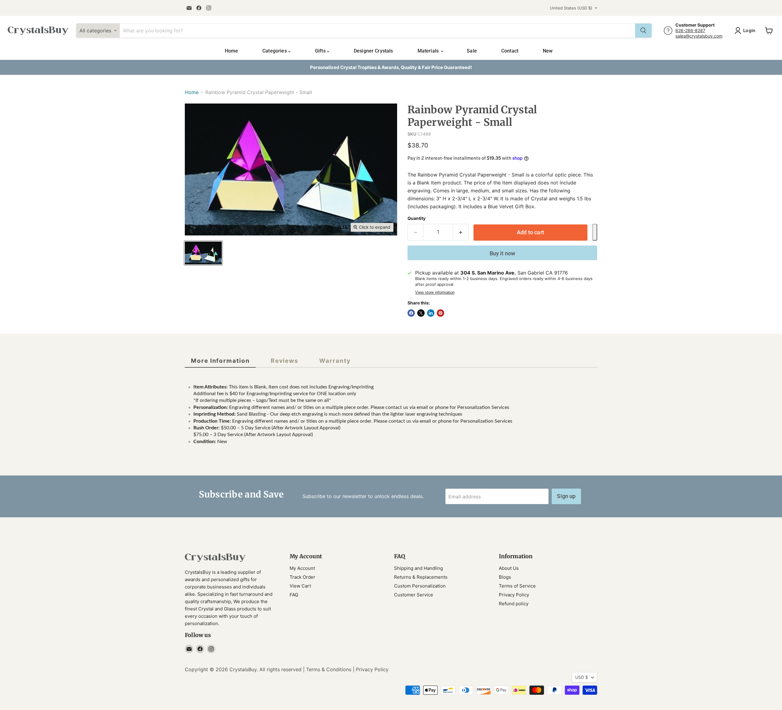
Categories (275, 51)
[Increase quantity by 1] (461, 232)
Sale (472, 51)
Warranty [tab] (334, 360)
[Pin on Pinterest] (440, 313)
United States (571, 7)
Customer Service (413, 595)
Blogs (505, 577)
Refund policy (513, 603)
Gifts (321, 51)
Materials (429, 51)
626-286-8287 (690, 30)
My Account (302, 568)
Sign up (566, 496)
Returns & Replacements (421, 577)
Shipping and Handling (418, 568)
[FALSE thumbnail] (203, 253)
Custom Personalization (420, 586)
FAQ (294, 595)
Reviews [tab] (284, 360)
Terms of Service (517, 586)
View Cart (300, 586)
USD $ (581, 677)
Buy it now (502, 253)
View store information (435, 292)
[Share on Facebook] (411, 313)
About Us (509, 568)
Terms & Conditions (328, 669)
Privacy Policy (514, 595)
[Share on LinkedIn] (430, 313)
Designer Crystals (373, 51)
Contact (509, 51)
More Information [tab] (220, 360)
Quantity (416, 218)
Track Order (302, 577)
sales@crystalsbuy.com (698, 35)
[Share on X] (421, 313)
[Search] (643, 31)
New (548, 51)
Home (231, 51)
